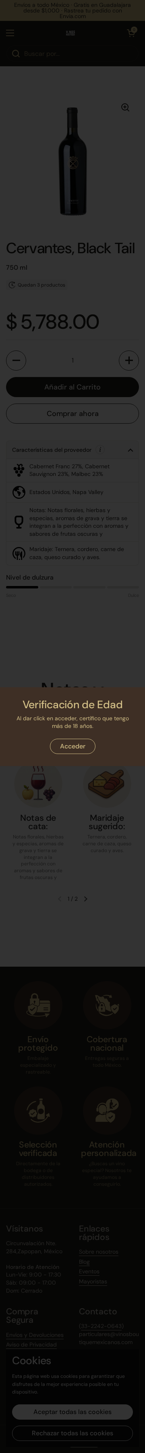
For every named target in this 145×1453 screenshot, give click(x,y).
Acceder (72, 746)
